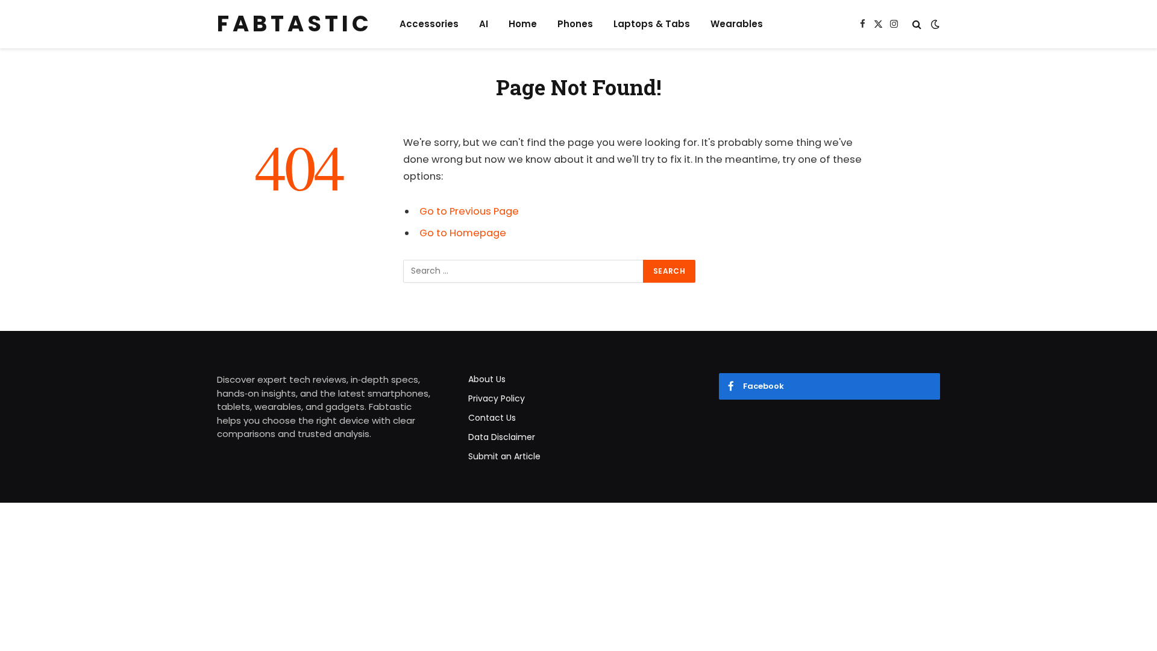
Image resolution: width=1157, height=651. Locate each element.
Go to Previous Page (469, 211)
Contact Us (492, 418)
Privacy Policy (496, 398)
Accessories (429, 23)
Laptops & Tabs (651, 23)
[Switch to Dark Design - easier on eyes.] (934, 24)
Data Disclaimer (501, 437)
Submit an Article (504, 456)
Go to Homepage (462, 233)
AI (483, 23)
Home (523, 23)
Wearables (736, 23)
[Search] (917, 24)
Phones (575, 23)
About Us (487, 379)
